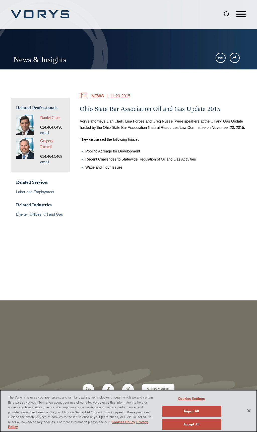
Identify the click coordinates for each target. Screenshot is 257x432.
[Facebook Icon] (108, 389)
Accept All (191, 424)
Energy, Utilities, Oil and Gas (39, 214)
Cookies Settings (191, 399)
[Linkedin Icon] (88, 389)
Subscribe (158, 389)
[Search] (226, 14)
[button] (235, 58)
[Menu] (241, 14)
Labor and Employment (35, 192)
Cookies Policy (123, 422)
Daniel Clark (50, 117)
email (44, 133)
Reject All (191, 411)
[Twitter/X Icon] (128, 389)
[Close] (248, 410)
